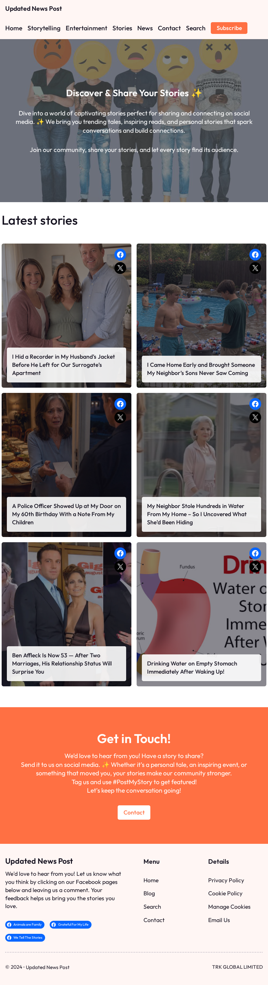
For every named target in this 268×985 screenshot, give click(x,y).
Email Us (219, 920)
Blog (149, 893)
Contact (134, 812)
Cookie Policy (225, 893)
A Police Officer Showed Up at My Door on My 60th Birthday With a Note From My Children (66, 514)
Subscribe (229, 28)
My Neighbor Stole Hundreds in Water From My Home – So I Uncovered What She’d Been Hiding (197, 514)
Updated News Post (33, 8)
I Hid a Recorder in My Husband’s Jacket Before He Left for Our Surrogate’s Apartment (63, 365)
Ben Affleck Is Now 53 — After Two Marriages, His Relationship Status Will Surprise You (62, 663)
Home (151, 880)
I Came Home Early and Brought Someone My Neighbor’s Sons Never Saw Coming (201, 369)
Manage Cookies (229, 906)
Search (152, 906)
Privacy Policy (226, 880)
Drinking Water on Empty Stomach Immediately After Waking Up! (192, 667)
